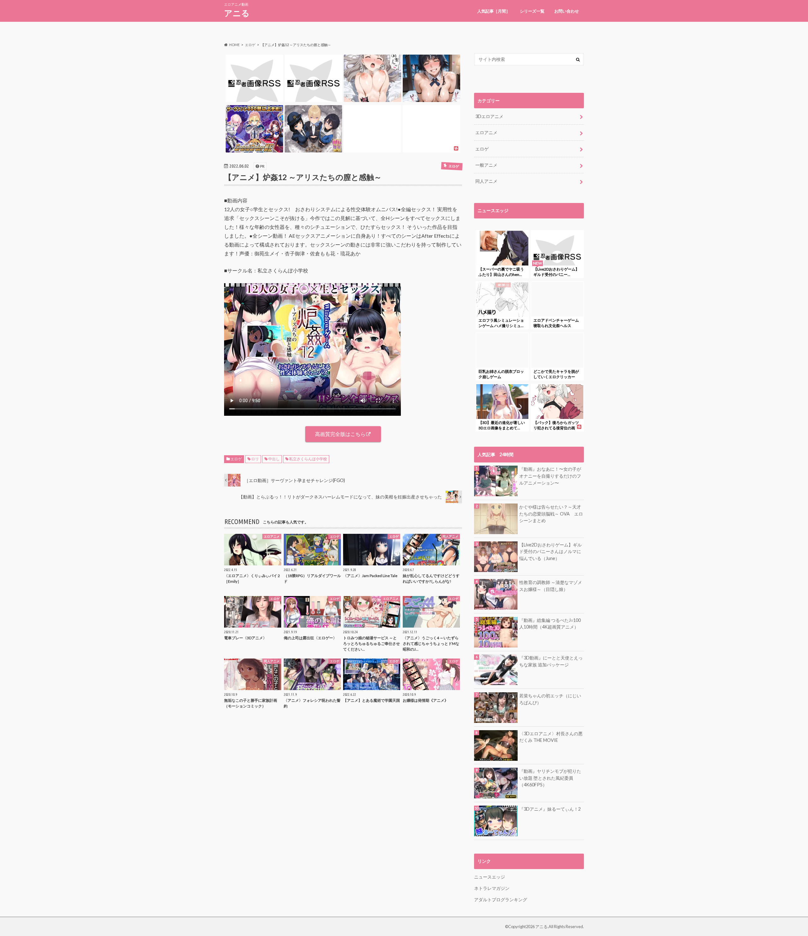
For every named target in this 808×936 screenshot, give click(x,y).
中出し (274, 458)
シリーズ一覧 (532, 11)
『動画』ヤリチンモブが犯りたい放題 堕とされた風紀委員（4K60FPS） (550, 777)
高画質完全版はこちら (340, 434)
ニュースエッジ (489, 876)
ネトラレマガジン (491, 888)
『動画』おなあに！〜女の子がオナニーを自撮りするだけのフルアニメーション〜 (550, 475)
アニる (237, 13)
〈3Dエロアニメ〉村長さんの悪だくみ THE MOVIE (551, 737)
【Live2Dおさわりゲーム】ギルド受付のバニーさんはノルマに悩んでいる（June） (550, 551)
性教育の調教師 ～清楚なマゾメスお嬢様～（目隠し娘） (550, 586)
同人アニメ (486, 181)
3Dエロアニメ (489, 116)
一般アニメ (486, 165)
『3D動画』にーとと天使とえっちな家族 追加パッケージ (551, 661)
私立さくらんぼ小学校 (308, 458)
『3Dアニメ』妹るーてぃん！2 (550, 809)
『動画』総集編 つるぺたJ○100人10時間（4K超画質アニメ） (550, 623)
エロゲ (236, 458)
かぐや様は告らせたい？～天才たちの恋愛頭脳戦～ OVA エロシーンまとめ (551, 513)
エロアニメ (486, 132)
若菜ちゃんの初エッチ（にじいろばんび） (550, 699)
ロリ (255, 458)
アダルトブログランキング (500, 899)
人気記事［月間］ (493, 11)
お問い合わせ (566, 11)
